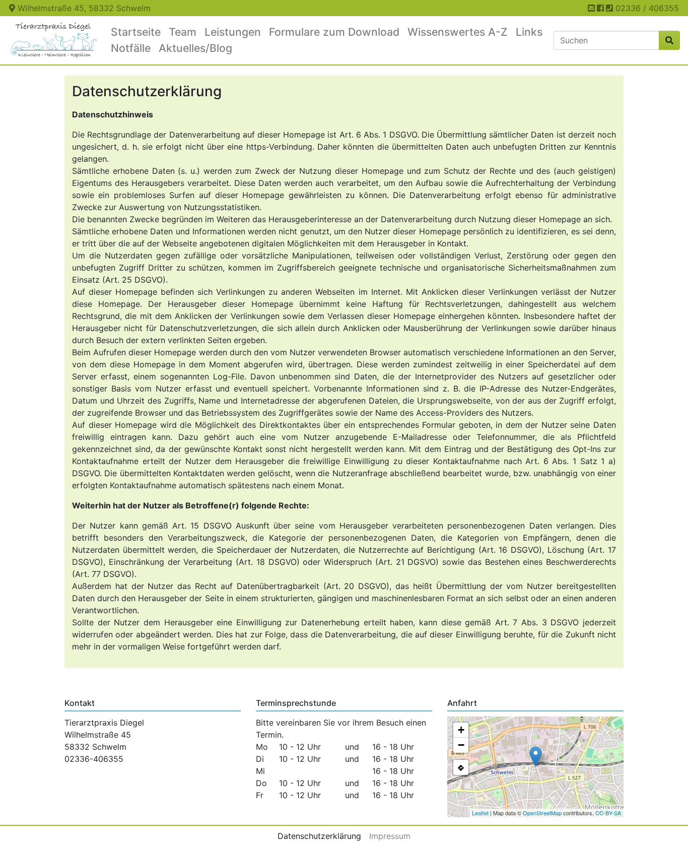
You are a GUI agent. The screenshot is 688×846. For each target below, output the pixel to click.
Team (182, 31)
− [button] (461, 745)
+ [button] (461, 730)
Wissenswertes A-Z (457, 31)
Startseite (136, 31)
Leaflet (480, 813)
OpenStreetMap (542, 813)
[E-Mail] (591, 8)
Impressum (389, 836)
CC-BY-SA (608, 813)
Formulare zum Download (334, 31)
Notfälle (131, 47)
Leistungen (232, 31)
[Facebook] (600, 8)
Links (529, 31)
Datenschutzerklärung (319, 836)
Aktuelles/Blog (195, 47)
